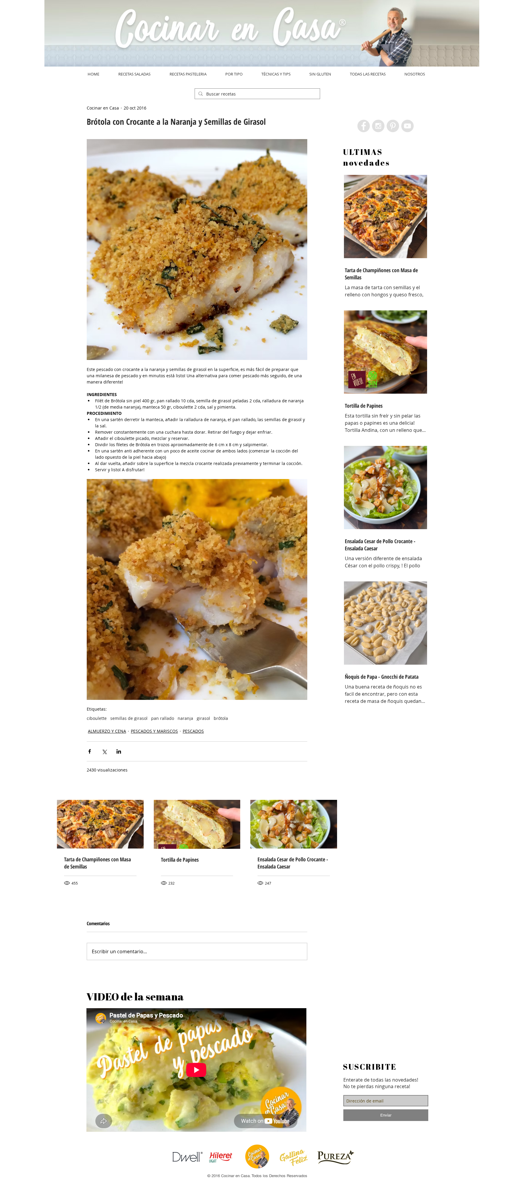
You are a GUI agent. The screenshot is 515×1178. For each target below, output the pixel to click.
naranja (185, 718)
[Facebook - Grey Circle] (363, 126)
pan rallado (162, 718)
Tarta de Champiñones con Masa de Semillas (97, 863)
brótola (221, 718)
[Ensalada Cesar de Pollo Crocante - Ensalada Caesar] (293, 824)
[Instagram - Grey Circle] (378, 126)
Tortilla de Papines (180, 859)
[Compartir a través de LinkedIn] (119, 751)
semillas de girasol (129, 718)
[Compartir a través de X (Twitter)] (104, 751)
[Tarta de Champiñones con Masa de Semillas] (100, 824)
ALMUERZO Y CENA (107, 731)
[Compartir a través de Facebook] (89, 751)
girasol (203, 718)
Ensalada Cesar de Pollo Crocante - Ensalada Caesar (293, 863)
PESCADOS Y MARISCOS (154, 731)
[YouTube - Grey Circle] (407, 126)
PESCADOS (193, 731)
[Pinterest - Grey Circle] (393, 126)
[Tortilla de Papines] (197, 824)
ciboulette (97, 718)
